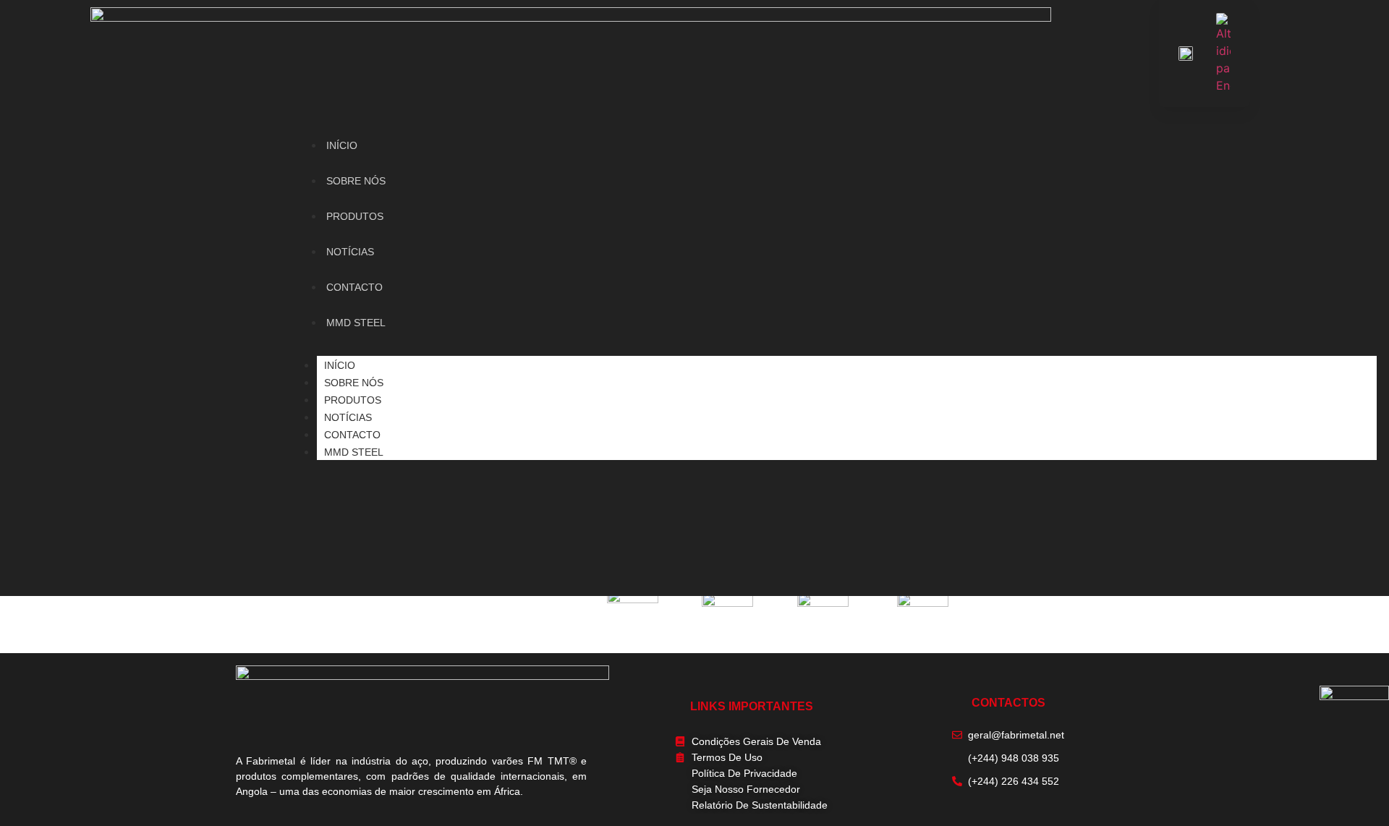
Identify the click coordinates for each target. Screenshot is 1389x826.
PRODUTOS (352, 400)
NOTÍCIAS (348, 417)
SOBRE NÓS (353, 382)
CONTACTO (352, 434)
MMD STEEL (353, 452)
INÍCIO (339, 365)
